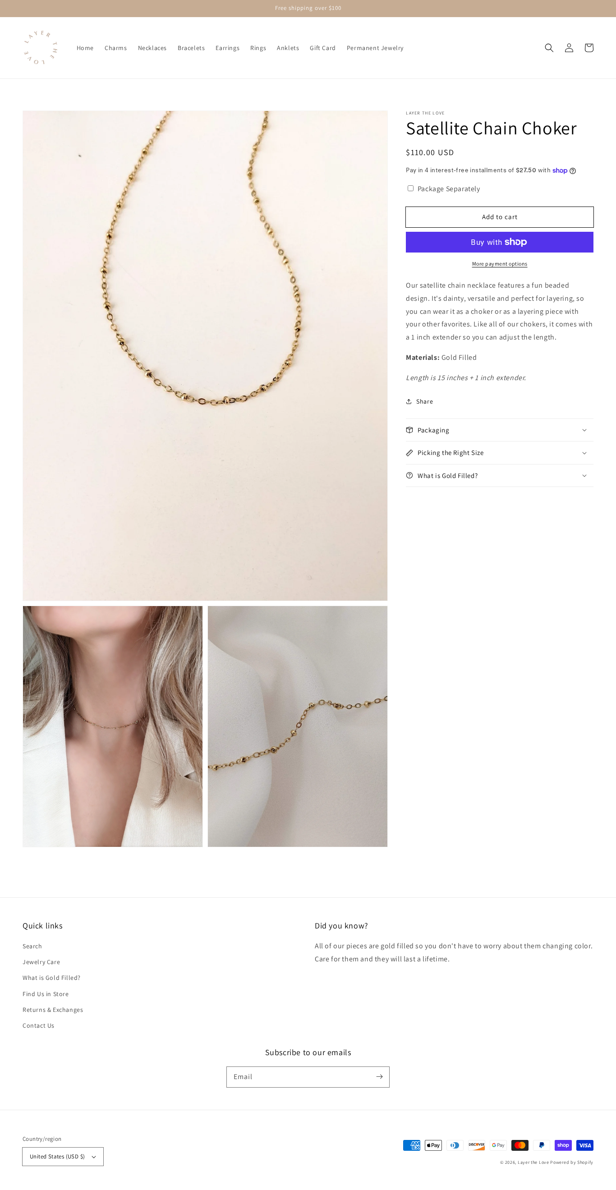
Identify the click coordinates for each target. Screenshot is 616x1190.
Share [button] (424, 401)
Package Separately (449, 188)
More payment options (500, 263)
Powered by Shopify (571, 1162)
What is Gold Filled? (52, 978)
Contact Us (39, 1025)
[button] (549, 48)
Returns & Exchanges (53, 1010)
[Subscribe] (379, 1077)
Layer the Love (533, 1162)
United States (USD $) (57, 1156)
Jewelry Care (41, 962)
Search (32, 946)
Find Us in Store (46, 994)
